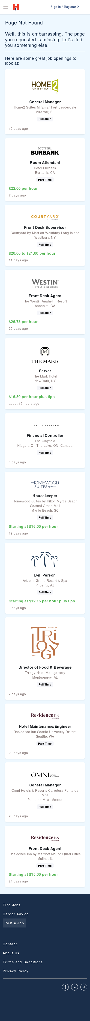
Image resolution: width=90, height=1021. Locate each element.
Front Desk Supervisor (45, 227)
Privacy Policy (16, 971)
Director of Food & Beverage (45, 667)
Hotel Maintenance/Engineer (45, 726)
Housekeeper (45, 495)
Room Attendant (45, 162)
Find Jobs (12, 905)
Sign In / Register (64, 6)
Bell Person (45, 575)
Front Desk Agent (45, 295)
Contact (10, 944)
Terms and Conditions (23, 962)
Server (45, 370)
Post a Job (14, 923)
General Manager (45, 101)
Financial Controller (45, 435)
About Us (11, 953)
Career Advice (16, 914)
